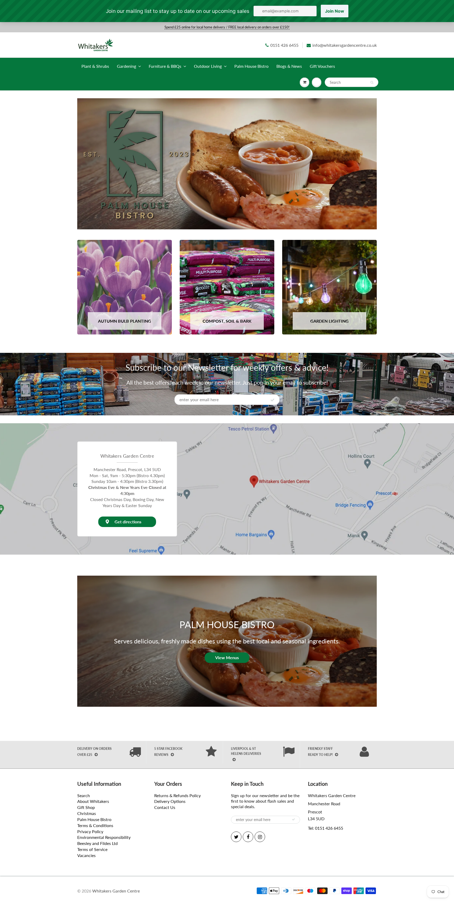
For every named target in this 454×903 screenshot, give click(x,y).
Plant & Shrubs (95, 66)
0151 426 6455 (284, 45)
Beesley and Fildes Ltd (97, 843)
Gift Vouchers (322, 66)
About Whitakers (93, 801)
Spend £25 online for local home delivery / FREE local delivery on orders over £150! (227, 27)
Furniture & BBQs (165, 66)
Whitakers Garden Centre (116, 890)
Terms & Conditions (95, 825)
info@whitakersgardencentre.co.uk (344, 45)
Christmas (86, 813)
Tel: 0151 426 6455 (325, 827)
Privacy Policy (90, 831)
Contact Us (164, 807)
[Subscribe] (272, 399)
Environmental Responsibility (104, 837)
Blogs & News (289, 66)
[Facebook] (248, 837)
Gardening (126, 66)
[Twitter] (236, 837)
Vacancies (86, 855)
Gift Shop (86, 807)
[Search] (372, 82)
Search (83, 795)
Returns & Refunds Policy (177, 795)
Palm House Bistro (251, 66)
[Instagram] (260, 837)
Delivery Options (169, 801)
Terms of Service (92, 849)
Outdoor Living (208, 66)
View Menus (227, 657)
